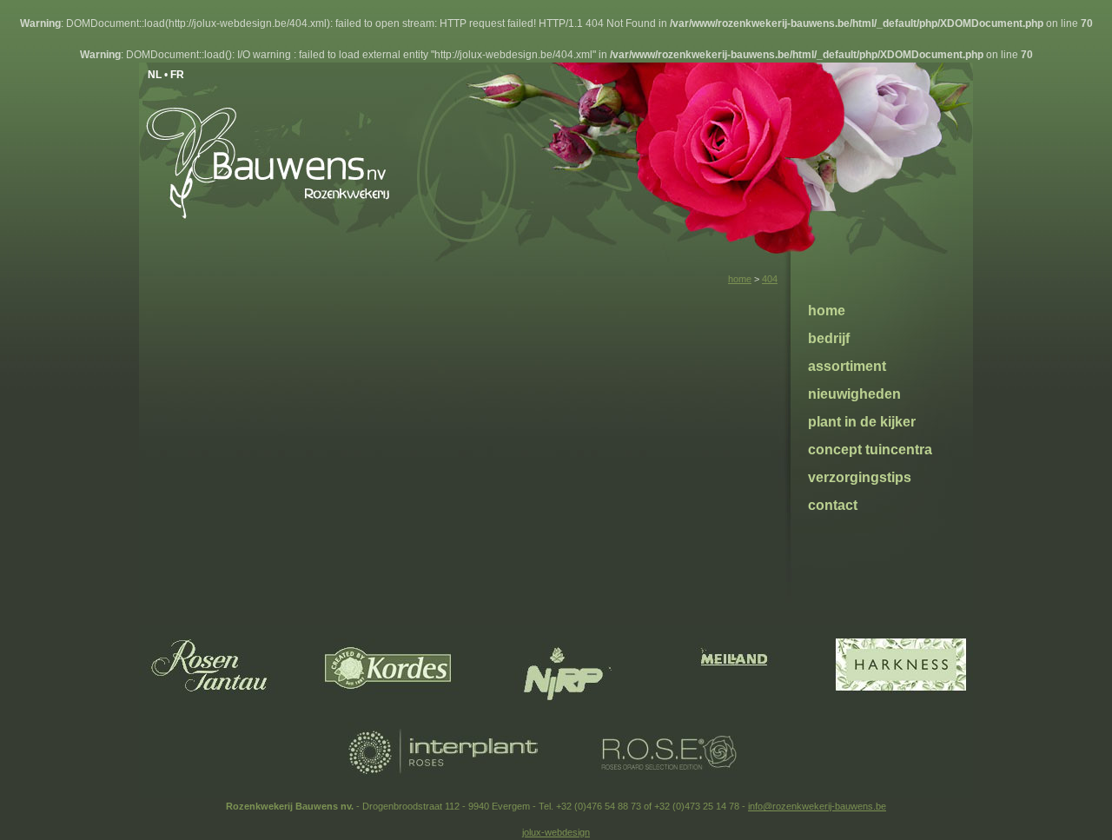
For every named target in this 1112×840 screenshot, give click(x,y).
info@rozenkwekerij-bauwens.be (817, 806)
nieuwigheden (854, 394)
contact (832, 505)
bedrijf (829, 338)
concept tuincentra (870, 449)
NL (155, 75)
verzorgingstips (859, 477)
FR (177, 75)
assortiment (847, 366)
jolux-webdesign (556, 832)
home (739, 279)
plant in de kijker (862, 421)
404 (770, 279)
